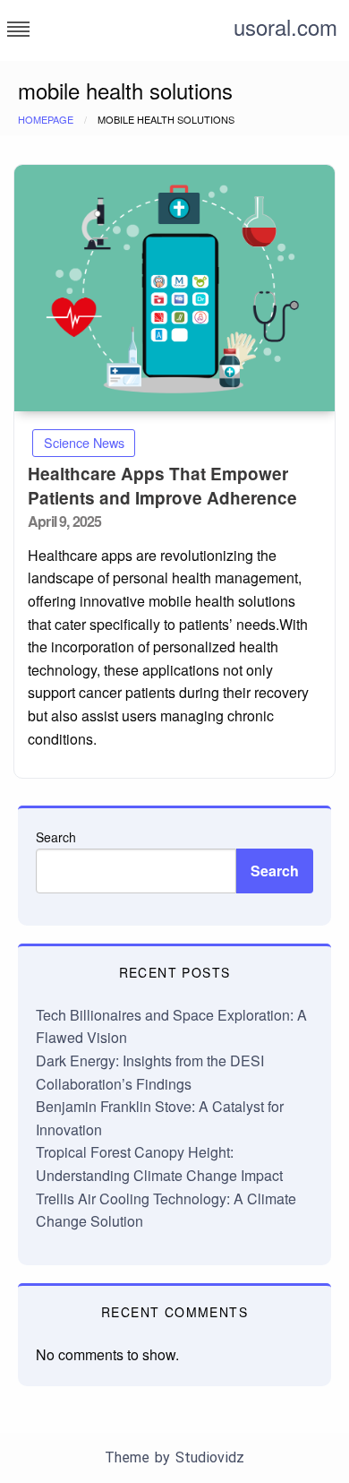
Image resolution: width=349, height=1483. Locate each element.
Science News (84, 442)
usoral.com (285, 26)
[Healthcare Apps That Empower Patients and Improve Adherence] (174, 288)
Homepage (45, 119)
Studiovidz (209, 1457)
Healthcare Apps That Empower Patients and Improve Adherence (162, 486)
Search (56, 837)
